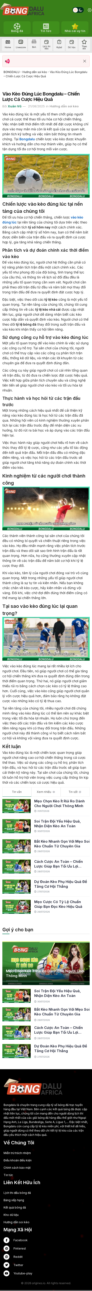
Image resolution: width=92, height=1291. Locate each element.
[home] (22, 9)
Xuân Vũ (14, 106)
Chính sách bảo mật (17, 1167)
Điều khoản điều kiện (18, 1160)
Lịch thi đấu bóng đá (17, 1193)
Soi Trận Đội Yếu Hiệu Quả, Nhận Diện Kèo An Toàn (57, 823)
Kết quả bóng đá (15, 1207)
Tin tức (8, 1175)
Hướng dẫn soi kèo (34, 72)
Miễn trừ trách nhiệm (17, 1153)
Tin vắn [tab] (17, 792)
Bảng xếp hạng (14, 1200)
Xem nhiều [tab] (44, 792)
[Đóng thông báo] (84, 61)
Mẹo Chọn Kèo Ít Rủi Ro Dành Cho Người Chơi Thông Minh (59, 803)
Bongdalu (27, 139)
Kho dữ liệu (11, 1215)
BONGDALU (12, 72)
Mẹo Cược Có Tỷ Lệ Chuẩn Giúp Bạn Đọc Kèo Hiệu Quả (58, 904)
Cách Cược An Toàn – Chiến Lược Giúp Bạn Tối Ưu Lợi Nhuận (58, 864)
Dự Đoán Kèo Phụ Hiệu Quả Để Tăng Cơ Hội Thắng (60, 884)
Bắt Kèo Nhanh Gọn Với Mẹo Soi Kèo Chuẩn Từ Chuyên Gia (62, 843)
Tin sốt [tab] (73, 792)
